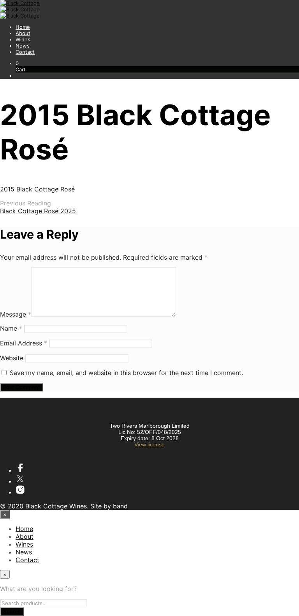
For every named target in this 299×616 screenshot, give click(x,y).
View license (149, 444)
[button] (17, 63)
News (23, 45)
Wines (23, 39)
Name (11, 328)
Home (23, 27)
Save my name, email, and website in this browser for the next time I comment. (126, 373)
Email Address (23, 343)
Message (15, 314)
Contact (25, 52)
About (23, 33)
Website (11, 358)
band (120, 506)
